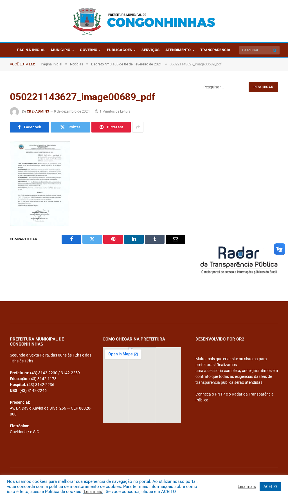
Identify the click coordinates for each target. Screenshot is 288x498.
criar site (230, 359)
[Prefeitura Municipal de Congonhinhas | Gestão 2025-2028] (144, 21)
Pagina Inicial (31, 50)
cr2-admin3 (38, 111)
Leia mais (93, 491)
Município (60, 50)
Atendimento (178, 50)
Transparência (215, 50)
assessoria (213, 370)
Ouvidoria (18, 432)
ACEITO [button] (270, 486)
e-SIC (34, 432)
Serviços (150, 50)
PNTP (220, 394)
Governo (88, 50)
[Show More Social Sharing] (137, 127)
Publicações (119, 50)
